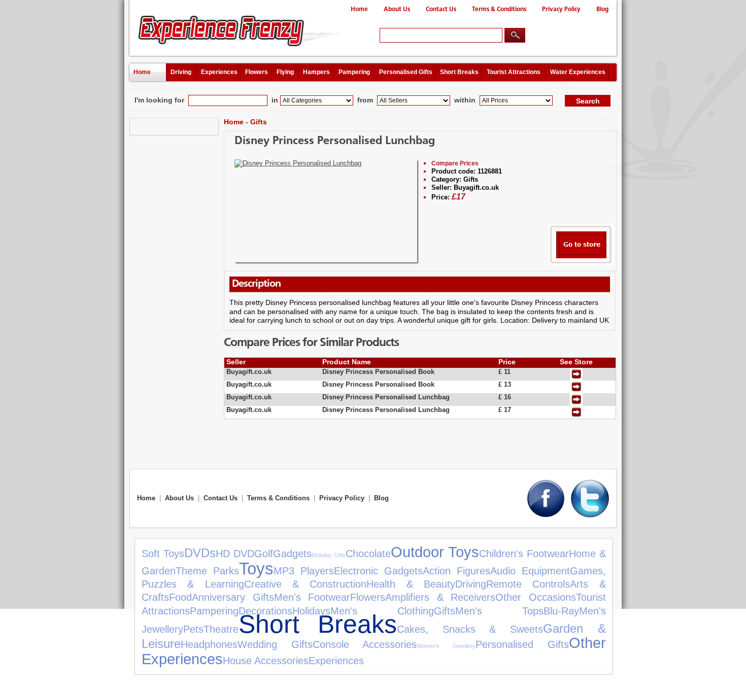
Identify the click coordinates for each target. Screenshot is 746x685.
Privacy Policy (561, 9)
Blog (602, 9)
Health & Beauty (410, 584)
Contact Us (441, 9)
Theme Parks (207, 570)
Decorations (265, 610)
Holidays (311, 610)
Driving (181, 72)
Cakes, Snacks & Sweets (470, 629)
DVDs (200, 553)
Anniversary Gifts (233, 597)
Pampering (354, 72)
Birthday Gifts (329, 555)
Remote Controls (528, 584)
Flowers (256, 72)
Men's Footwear (312, 597)
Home (359, 9)
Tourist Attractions (513, 72)
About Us (397, 9)
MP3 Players (304, 570)
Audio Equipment (530, 570)
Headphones (209, 644)
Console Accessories (365, 644)
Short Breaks (459, 72)
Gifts (258, 122)
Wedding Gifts (275, 644)
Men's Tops (499, 610)
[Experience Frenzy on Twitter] (590, 515)
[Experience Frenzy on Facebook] (546, 515)
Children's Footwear (524, 553)
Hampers (316, 72)
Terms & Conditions (499, 9)
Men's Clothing (382, 610)
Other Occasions (535, 597)
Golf (263, 553)
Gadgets (292, 553)
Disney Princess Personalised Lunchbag (334, 141)
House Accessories (266, 660)
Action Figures (456, 570)
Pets (193, 629)
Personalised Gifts (405, 72)
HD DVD (235, 553)
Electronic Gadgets (378, 570)
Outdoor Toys (435, 552)
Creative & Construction (305, 584)
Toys (256, 568)
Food (180, 597)
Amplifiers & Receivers (440, 597)
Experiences (219, 72)
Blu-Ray (561, 610)
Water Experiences (577, 72)
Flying (285, 72)
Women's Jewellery (446, 646)
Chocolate (368, 553)
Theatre (221, 629)
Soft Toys (163, 553)
